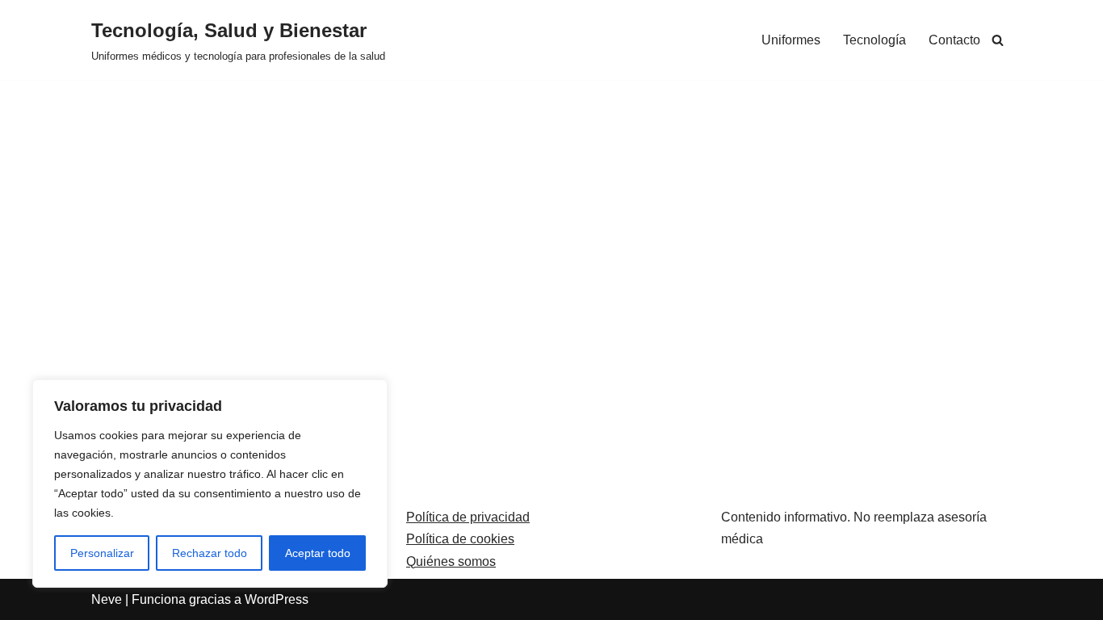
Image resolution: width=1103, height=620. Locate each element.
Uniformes (790, 40)
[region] (210, 483)
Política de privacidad (468, 517)
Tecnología (874, 40)
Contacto (954, 40)
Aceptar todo (317, 553)
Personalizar (102, 553)
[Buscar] (998, 40)
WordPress (276, 599)
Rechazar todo (209, 553)
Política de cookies (460, 539)
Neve (106, 599)
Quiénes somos (451, 561)
